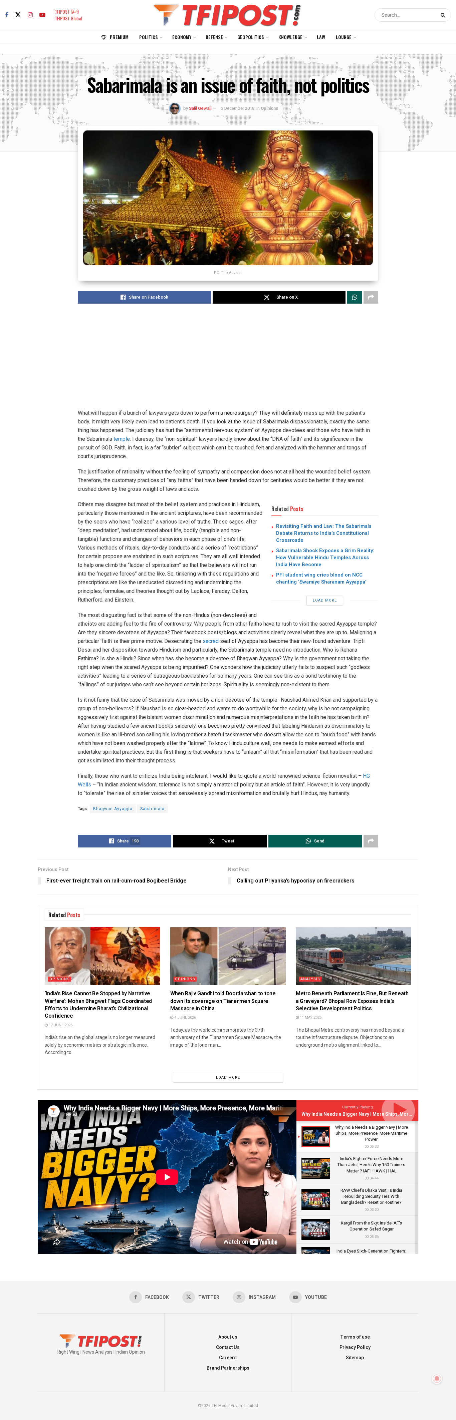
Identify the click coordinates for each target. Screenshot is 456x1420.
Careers (228, 1357)
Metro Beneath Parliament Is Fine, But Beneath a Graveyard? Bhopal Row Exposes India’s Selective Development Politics (352, 1001)
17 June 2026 (60, 1025)
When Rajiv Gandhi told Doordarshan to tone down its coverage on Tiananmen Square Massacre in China (223, 1001)
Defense (214, 36)
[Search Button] (444, 15)
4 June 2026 (184, 1017)
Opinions (269, 108)
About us (227, 1337)
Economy (181, 36)
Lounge (344, 36)
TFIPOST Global (68, 18)
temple (121, 439)
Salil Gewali (200, 108)
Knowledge (290, 36)
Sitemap (355, 1357)
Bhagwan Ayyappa (113, 809)
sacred (210, 641)
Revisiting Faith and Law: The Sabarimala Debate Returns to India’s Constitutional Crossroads (324, 533)
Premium (119, 36)
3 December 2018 (237, 108)
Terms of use (355, 1337)
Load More (325, 600)
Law (321, 36)
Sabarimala (152, 809)
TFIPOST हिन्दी (67, 11)
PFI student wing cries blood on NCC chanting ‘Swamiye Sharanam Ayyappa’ (321, 578)
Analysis (310, 979)
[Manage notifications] (437, 1378)
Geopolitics (250, 36)
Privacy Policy (355, 1347)
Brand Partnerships (228, 1368)
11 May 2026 (310, 1017)
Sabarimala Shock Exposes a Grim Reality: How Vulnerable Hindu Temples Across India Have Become (325, 557)
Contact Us (228, 1347)
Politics (148, 36)
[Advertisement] (228, 362)
